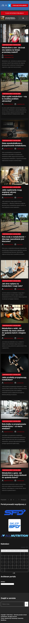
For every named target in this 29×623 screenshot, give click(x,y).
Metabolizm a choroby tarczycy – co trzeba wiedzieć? (11, 18)
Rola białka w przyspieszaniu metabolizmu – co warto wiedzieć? (14, 426)
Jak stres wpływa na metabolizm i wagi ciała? (12, 285)
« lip (14, 573)
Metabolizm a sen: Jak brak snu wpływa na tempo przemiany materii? (13, 50)
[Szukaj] (26, 604)
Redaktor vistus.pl (8, 55)
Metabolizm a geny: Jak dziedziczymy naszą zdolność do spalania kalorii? (14, 475)
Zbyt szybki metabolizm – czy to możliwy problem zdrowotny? (14, 98)
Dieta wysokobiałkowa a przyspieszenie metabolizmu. (14, 144)
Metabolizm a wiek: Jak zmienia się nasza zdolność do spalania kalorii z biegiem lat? (14, 331)
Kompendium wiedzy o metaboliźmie (11, 44)
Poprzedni (3, 499)
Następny (23, 499)
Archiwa (3, 581)
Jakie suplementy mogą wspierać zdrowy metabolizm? (12, 192)
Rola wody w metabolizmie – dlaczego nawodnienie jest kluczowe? (14, 239)
